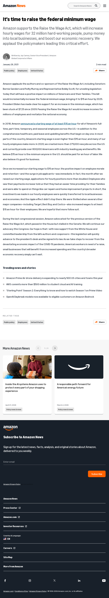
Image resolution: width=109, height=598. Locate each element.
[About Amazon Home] (10, 428)
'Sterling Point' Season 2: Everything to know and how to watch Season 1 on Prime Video (54, 290)
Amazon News (10, 498)
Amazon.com (10, 517)
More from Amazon (13, 566)
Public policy (9, 70)
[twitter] (54, 580)
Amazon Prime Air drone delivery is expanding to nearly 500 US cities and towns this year (54, 277)
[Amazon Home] (14, 5)
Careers (7, 548)
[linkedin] (79, 580)
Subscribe (96, 473)
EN (8, 538)
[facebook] (5, 580)
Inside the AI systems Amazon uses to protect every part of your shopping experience (25, 387)
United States (37, 70)
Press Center (10, 507)
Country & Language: (12, 535)
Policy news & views (14, 409)
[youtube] (104, 580)
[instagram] (30, 580)
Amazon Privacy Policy (37, 591)
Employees (22, 70)
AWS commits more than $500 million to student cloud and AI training (44, 284)
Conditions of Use (21, 591)
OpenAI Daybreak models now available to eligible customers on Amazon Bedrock (50, 296)
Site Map (7, 557)
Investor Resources (13, 526)
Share (102, 70)
